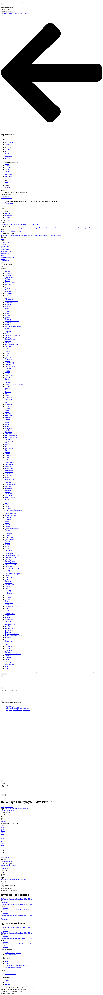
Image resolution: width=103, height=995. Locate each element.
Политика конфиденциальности (16, 965)
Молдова (68, 228)
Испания (16, 228)
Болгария (49, 228)
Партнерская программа (13, 967)
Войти (7, 144)
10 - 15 (10, 231)
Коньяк (7, 173)
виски (7, 164)
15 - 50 (15, 231)
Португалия (23, 228)
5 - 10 (6, 231)
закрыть (4, 674)
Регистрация (9, 142)
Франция (9, 228)
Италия (3, 228)
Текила (44, 235)
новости (7, 961)
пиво (6, 182)
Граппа (7, 167)
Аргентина (92, 228)
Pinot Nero (8, 809)
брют (2, 807)
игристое (8, 155)
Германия (42, 228)
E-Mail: (3, 787)
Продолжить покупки (8, 11)
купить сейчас (10, 187)
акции (7, 981)
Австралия (61, 228)
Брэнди (7, 165)
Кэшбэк (7, 984)
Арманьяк (8, 175)
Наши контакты (10, 954)
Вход (3, 795)
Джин (25, 235)
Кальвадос (8, 176)
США (55, 228)
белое (7, 151)
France (11, 810)
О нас (7, 963)
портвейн (8, 158)
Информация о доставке (13, 953)
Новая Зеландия (33, 228)
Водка (7, 171)
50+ (19, 231)
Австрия (74, 228)
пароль (3, 791)
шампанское (9, 157)
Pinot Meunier (16, 809)
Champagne (4, 810)
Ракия (55, 235)
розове (7, 153)
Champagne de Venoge (8, 865)
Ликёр (7, 169)
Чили (98, 228)
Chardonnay (26, 809)
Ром (21, 235)
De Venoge (4, 868)
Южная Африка (83, 228)
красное (7, 149)
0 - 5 (2, 231)
